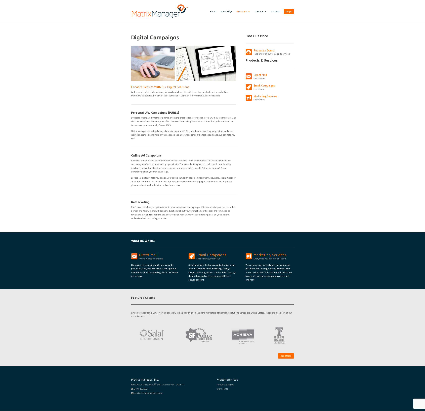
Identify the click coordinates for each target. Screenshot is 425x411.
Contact (275, 11)
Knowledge (226, 11)
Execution (242, 11)
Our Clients (222, 388)
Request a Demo (264, 50)
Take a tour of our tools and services (272, 53)
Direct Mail (260, 75)
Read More (286, 355)
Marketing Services (265, 96)
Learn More (259, 78)
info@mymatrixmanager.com (147, 393)
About (213, 11)
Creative (259, 11)
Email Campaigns (264, 85)
